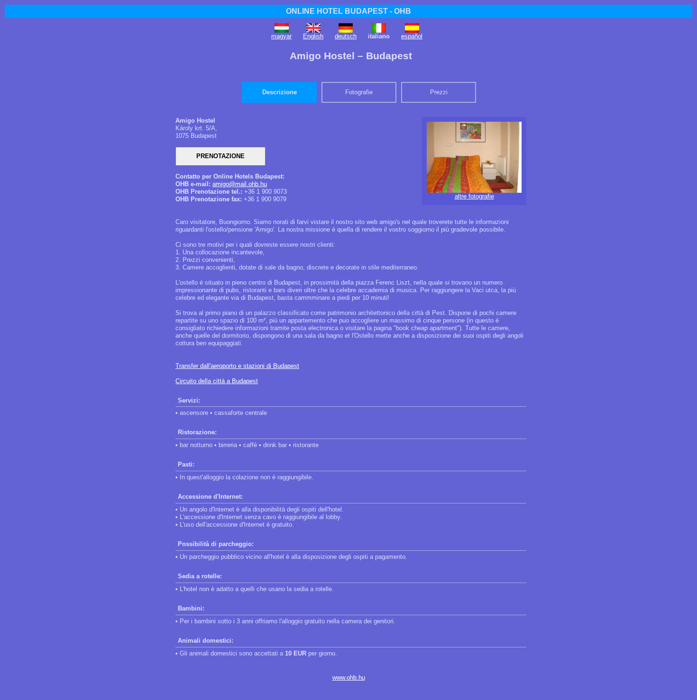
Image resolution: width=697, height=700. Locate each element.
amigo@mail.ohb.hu (239, 184)
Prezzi (439, 92)
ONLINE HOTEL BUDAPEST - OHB (348, 11)
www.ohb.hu (348, 677)
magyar (281, 36)
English (313, 36)
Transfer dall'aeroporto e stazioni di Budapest (237, 365)
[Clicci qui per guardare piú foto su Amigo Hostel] (474, 190)
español (411, 36)
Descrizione (279, 92)
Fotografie (359, 92)
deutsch (346, 36)
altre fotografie (474, 196)
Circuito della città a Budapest (216, 381)
